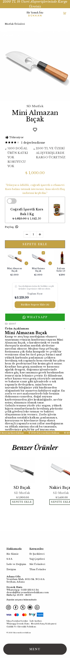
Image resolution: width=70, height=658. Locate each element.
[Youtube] (30, 607)
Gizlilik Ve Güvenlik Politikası (21, 627)
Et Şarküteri (37, 553)
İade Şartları (36, 621)
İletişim (11, 569)
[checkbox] (38, 263)
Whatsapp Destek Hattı (18, 624)
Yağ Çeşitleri (37, 559)
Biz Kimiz (13, 553)
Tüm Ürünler (37, 569)
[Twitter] (22, 607)
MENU (35, 649)
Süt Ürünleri (37, 564)
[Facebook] (15, 607)
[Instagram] (8, 607)
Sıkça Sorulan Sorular (17, 621)
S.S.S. (10, 559)
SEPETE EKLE (34, 244)
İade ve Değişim (16, 564)
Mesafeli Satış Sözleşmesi (43, 624)
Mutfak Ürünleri (15, 24)
